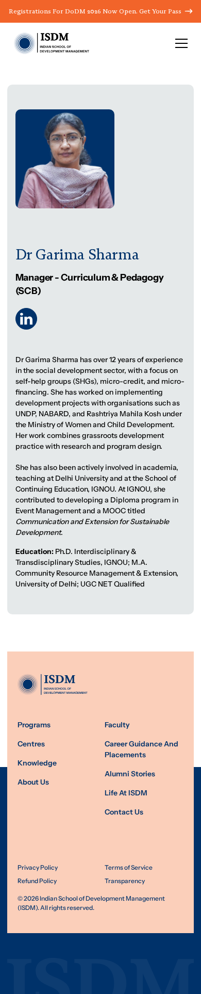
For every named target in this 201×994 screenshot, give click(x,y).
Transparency (125, 881)
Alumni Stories (130, 774)
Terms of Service (129, 867)
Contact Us (124, 812)
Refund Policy (37, 881)
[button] (181, 43)
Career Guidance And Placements (141, 749)
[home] (48, 43)
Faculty (117, 725)
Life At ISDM (126, 793)
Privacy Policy (38, 867)
